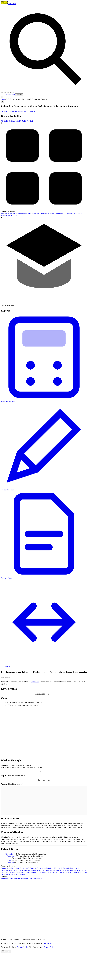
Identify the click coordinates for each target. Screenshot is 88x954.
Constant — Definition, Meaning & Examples (53, 868)
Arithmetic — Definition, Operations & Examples (19, 868)
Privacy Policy (49, 947)
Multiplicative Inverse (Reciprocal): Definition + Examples (26, 872)
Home (3, 99)
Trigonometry (19, 213)
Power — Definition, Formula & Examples (63, 872)
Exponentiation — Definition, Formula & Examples (41, 870)
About (12, 94)
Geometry (10, 213)
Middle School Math (34, 878)
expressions (35, 682)
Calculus (36, 213)
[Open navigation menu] (2, 97)
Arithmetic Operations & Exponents (14, 878)
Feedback (19, 94)
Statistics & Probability (47, 213)
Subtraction (13, 111)
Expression (5, 111)
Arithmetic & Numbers (64, 213)
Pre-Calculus (28, 213)
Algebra (4, 213)
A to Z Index (5, 94)
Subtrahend (31, 111)
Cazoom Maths (48, 943)
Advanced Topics (12, 215)
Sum (19, 111)
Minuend (24, 111)
